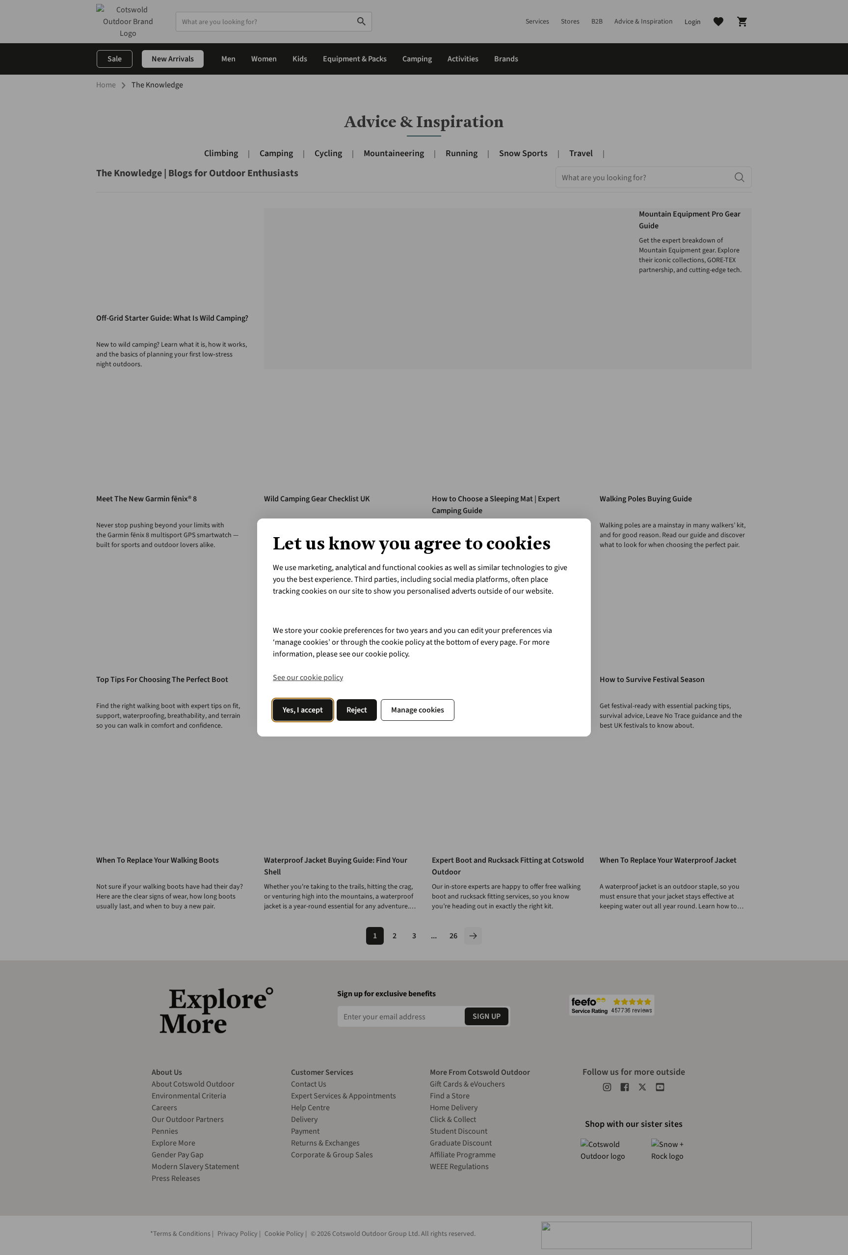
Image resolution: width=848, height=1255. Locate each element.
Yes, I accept (303, 710)
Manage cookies (417, 710)
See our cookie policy (308, 677)
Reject (356, 710)
